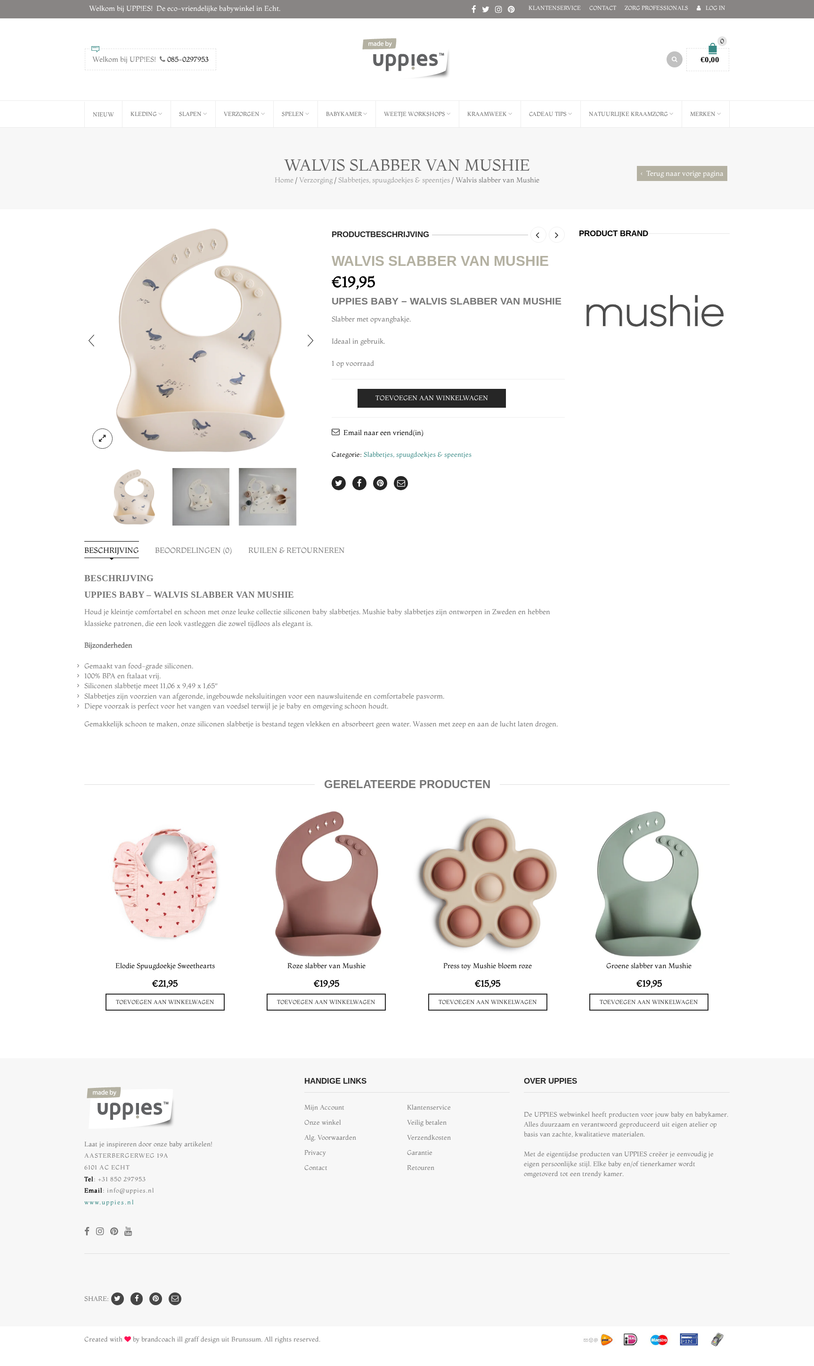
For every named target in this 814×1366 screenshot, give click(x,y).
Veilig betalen (427, 1123)
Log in (715, 7)
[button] (165, 1002)
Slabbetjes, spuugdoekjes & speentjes (394, 179)
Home (284, 179)
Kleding (143, 113)
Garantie (419, 1153)
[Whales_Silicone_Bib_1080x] (200, 340)
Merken (703, 113)
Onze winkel (322, 1123)
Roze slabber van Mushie (326, 965)
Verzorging (316, 179)
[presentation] (91, 340)
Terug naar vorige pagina (685, 173)
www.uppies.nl (109, 1202)
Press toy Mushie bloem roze (487, 965)
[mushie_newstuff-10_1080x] (201, 496)
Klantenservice (555, 7)
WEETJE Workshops (414, 113)
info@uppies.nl (131, 1190)
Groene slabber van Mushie (649, 965)
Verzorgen (242, 113)
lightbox (102, 438)
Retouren (420, 1168)
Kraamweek (487, 113)
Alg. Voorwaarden (330, 1138)
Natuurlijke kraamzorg (628, 113)
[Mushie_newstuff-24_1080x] (267, 496)
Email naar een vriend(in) (383, 432)
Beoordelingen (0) (193, 550)
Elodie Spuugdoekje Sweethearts (165, 965)
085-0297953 (188, 59)
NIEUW (103, 114)
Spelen (293, 113)
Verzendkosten (429, 1138)
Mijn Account (324, 1107)
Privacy (315, 1153)
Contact (602, 7)
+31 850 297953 (122, 1179)
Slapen (190, 113)
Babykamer (344, 113)
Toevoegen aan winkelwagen (431, 398)
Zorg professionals (656, 7)
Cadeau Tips (548, 113)
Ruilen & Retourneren (296, 550)
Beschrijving (111, 550)
